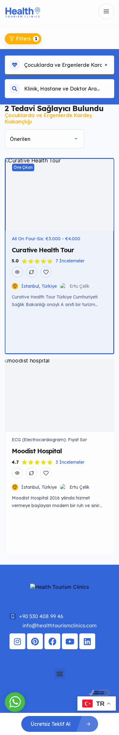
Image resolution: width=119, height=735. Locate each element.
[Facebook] (52, 641)
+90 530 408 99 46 (41, 616)
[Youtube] (70, 641)
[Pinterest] (35, 641)
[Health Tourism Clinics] (23, 11)
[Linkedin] (87, 641)
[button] (59, 673)
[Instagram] (17, 641)
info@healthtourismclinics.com (59, 625)
